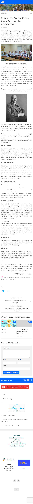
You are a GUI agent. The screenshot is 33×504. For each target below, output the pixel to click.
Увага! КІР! (4, 329)
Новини (4, 13)
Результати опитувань (9, 415)
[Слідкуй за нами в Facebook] (25, 380)
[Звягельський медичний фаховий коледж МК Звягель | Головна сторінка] (3, 2)
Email (19, 359)
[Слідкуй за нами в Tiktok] (23, 380)
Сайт (4, 365)
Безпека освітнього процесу (11, 425)
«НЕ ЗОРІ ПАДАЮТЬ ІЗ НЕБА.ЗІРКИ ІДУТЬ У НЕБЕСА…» (22, 331)
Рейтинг (5, 395)
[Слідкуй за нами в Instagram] (31, 380)
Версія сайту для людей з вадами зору (16, 387)
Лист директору (7, 399)
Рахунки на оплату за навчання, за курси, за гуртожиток (14, 420)
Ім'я (4, 359)
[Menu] (31, 2)
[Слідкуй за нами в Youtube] (28, 380)
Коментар (6, 348)
